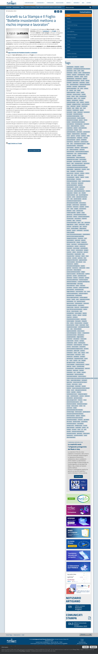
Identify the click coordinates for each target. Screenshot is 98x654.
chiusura (69, 155)
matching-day (81, 342)
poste (75, 342)
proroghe (69, 204)
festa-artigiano (77, 270)
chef (87, 352)
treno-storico (82, 203)
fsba (79, 181)
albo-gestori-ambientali (80, 390)
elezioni (75, 128)
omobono (75, 317)
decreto (87, 80)
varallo (86, 177)
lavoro (73, 96)
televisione (69, 277)
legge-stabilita (80, 337)
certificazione (70, 301)
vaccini (73, 230)
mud (84, 108)
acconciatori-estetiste (72, 376)
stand (68, 228)
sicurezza (75, 86)
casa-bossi (74, 244)
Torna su (83, 634)
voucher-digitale (83, 297)
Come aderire (78, 476)
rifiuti (81, 88)
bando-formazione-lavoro (73, 402)
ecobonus (69, 110)
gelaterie (69, 268)
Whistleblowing (82, 642)
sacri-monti (69, 270)
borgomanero (70, 153)
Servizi (68, 3)
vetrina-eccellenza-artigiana (82, 151)
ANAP (68, 47)
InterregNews (70, 31)
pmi (75, 153)
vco (79, 193)
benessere (80, 112)
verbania (69, 258)
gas (80, 226)
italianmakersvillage (71, 283)
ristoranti (80, 419)
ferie (82, 116)
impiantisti (69, 248)
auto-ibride (83, 319)
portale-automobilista (72, 185)
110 (79, 98)
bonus (78, 92)
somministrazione (74, 84)
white (73, 197)
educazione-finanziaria (81, 197)
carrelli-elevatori (74, 396)
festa (68, 380)
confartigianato (81, 74)
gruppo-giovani (86, 412)
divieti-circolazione (74, 149)
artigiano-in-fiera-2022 (72, 260)
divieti (80, 406)
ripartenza (69, 370)
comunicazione (79, 250)
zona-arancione (70, 151)
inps (81, 311)
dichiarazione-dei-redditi (72, 203)
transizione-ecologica (72, 419)
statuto (76, 246)
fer (84, 406)
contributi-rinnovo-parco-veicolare (75, 417)
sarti (68, 208)
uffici (71, 143)
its (67, 360)
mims (88, 268)
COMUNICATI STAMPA (74, 616)
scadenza (69, 220)
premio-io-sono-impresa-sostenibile (75, 236)
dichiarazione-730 (71, 242)
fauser (74, 366)
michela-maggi (70, 412)
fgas (74, 220)
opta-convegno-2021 (72, 400)
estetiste (77, 76)
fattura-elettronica (80, 157)
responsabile (78, 254)
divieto (68, 244)
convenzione (75, 100)
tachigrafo (73, 171)
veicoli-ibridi (81, 224)
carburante (86, 303)
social (85, 435)
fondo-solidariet (77, 329)
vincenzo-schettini (78, 435)
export (87, 82)
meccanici (78, 220)
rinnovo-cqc (74, 183)
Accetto (85, 647)
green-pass (75, 82)
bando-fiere (79, 252)
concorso (69, 226)
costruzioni (81, 277)
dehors (79, 315)
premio (83, 427)
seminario (82, 149)
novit (71, 360)
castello (83, 94)
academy (69, 252)
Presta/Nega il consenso (24, 651)
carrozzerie (86, 124)
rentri (75, 175)
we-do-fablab (83, 159)
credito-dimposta (86, 181)
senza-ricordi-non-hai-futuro (80, 382)
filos (68, 323)
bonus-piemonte (82, 128)
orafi (68, 199)
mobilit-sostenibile (71, 212)
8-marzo (74, 429)
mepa (83, 212)
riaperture (69, 317)
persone (83, 240)
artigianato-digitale (82, 394)
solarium (82, 396)
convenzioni (86, 112)
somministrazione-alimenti (80, 214)
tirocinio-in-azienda (71, 404)
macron (76, 341)
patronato (69, 94)
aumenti (69, 230)
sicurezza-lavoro (78, 163)
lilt (78, 88)
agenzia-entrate (83, 260)
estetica (82, 173)
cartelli (73, 299)
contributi (69, 82)
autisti (82, 92)
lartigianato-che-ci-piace (72, 159)
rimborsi (75, 277)
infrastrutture (80, 171)
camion (87, 173)
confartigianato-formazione (73, 80)
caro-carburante (77, 161)
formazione (69, 68)
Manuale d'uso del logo (82, 643)
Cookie (82, 640)
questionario (70, 435)
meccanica (80, 238)
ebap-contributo (70, 427)
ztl (87, 427)
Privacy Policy (76, 649)
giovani (80, 120)
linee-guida (77, 321)
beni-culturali (79, 262)
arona (80, 384)
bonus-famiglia (70, 386)
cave (85, 238)
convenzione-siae (79, 289)
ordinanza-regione (83, 293)
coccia (68, 175)
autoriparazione (86, 72)
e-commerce (70, 130)
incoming (78, 179)
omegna (69, 429)
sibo (71, 329)
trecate (78, 242)
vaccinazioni (81, 305)
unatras (86, 88)
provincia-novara (81, 301)
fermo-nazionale (70, 415)
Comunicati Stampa (72, 25)
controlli (84, 315)
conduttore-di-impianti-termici (74, 201)
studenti (79, 392)
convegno (82, 356)
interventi (82, 285)
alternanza (75, 370)
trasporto (77, 66)
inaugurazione (86, 333)
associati (75, 287)
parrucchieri (86, 163)
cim (74, 372)
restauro (81, 100)
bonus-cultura (75, 406)
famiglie (83, 360)
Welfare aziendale (71, 53)
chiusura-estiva (78, 323)
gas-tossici (69, 216)
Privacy (82, 639)
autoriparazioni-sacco (72, 394)
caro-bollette (80, 423)
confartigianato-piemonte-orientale (82, 68)
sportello (73, 392)
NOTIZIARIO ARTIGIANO (73, 599)
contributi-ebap (80, 366)
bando (78, 90)
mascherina (75, 268)
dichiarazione (81, 335)
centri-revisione (85, 104)
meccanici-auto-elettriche (78, 431)
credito (79, 155)
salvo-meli (77, 240)
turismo (69, 346)
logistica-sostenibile (71, 331)
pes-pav (84, 199)
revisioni (88, 191)
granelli (78, 106)
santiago (82, 341)
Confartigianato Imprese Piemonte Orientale (11, 3)
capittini (76, 264)
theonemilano (70, 254)
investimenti (76, 110)
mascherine (84, 106)
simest (86, 206)
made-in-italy (70, 307)
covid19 (75, 360)
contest (74, 276)
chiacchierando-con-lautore (73, 319)
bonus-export (75, 346)
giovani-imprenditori (71, 88)
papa (68, 396)
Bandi (68, 19)
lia (74, 301)
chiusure (80, 400)
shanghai (86, 323)
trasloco (69, 384)
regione (82, 177)
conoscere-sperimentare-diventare (75, 413)
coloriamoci (69, 339)
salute (68, 183)
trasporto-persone (80, 364)
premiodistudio (84, 248)
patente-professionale (79, 191)
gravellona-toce (70, 295)
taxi (75, 90)
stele (72, 208)
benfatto (81, 370)
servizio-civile (80, 210)
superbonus (69, 128)
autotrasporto (70, 66)
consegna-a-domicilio (72, 305)
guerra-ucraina (70, 303)
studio (76, 224)
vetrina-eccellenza (79, 374)
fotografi (69, 104)
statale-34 (84, 242)
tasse (77, 325)
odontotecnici (70, 76)
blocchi (83, 352)
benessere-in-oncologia (72, 120)
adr (72, 175)
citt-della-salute (80, 274)
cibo (71, 199)
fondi (79, 429)
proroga (78, 136)
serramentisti (82, 208)
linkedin (83, 193)
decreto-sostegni (71, 179)
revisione (69, 86)
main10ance (70, 141)
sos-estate (69, 114)
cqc (67, 84)
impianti (83, 415)
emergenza (80, 175)
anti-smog (80, 283)
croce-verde (83, 339)
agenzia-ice (69, 214)
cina (84, 262)
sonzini (68, 299)
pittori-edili (76, 350)
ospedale (82, 206)
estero (71, 323)
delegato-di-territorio (71, 238)
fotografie (84, 321)
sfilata (68, 390)
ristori (75, 352)
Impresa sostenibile (72, 57)
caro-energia (76, 248)
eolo (79, 352)
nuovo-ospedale (70, 364)
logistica (85, 78)
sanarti (71, 90)
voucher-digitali (74, 228)
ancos (85, 76)
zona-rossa (74, 384)
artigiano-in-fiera (76, 104)
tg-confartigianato (83, 195)
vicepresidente (86, 234)
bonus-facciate (75, 311)
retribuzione (69, 344)
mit (79, 360)
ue (82, 429)
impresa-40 (69, 356)
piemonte (80, 258)
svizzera (69, 165)
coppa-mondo (70, 341)
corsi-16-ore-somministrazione (74, 234)
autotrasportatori (71, 157)
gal (77, 195)
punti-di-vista (70, 173)
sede (88, 136)
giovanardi (80, 183)
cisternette (77, 386)
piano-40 (87, 368)
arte (85, 429)
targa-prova (69, 193)
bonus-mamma (70, 325)
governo (73, 136)
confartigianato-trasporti (79, 143)
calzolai (68, 122)
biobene (69, 100)
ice (67, 149)
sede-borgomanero (79, 368)
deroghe (86, 250)
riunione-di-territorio (71, 222)
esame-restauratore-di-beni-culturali (80, 388)
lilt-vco (68, 311)
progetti (76, 208)
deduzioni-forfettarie (71, 281)
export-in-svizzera (71, 274)
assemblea (82, 82)
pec (82, 222)
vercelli (82, 80)
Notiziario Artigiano (72, 34)
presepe (87, 277)
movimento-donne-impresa (78, 122)
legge (88, 143)
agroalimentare (70, 78)
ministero (85, 344)
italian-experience (75, 126)
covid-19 (84, 161)
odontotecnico (70, 246)
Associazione (59, 3)
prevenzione (70, 398)
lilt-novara (69, 421)
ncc (85, 291)
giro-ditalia (86, 419)
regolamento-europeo (72, 327)
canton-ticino (76, 204)
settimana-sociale (71, 102)
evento (76, 187)
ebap (83, 70)
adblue (74, 252)
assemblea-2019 (82, 276)
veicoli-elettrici (70, 240)
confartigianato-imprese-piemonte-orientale (77, 167)
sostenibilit (78, 427)
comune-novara (76, 94)
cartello (78, 372)
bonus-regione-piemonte (72, 297)
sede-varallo (82, 268)
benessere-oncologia (82, 404)
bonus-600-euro (70, 285)
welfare (82, 102)
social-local (82, 325)
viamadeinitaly (70, 313)
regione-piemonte (71, 92)
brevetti (69, 431)
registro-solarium (71, 195)
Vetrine (89, 3)
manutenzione (70, 368)
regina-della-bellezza (75, 380)
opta (68, 329)
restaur (79, 333)
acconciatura (84, 421)
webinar (69, 74)
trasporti (74, 74)
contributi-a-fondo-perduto (73, 116)
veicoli (68, 250)
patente (78, 415)
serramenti (69, 112)
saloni (77, 285)
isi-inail (85, 425)
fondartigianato (78, 124)
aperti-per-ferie (81, 86)
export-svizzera (70, 354)
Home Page (8, 7)
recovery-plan (70, 218)
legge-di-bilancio (70, 291)
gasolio (81, 110)
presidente (76, 356)
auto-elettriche (70, 124)
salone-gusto (86, 433)
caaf (81, 402)
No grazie (93, 647)
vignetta (74, 155)
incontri (82, 126)
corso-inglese (78, 313)
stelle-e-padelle (70, 232)
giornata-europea (78, 398)
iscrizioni (82, 350)
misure (72, 250)
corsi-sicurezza (79, 291)
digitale (77, 177)
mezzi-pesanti (70, 187)
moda (81, 76)
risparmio (84, 218)
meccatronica (78, 78)
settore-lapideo (70, 321)
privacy (75, 72)
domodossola (70, 358)
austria (85, 309)
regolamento (77, 169)
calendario (69, 206)
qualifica (87, 274)
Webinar (69, 22)
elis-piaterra (76, 339)
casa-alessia (77, 218)
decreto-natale (76, 421)
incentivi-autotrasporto (72, 293)
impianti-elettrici (84, 307)
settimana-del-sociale (85, 84)
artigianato (79, 138)
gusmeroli (69, 276)
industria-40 (70, 264)
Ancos (68, 41)
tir (67, 90)
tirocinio (85, 226)
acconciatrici (70, 350)
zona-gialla (69, 161)
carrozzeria (69, 287)
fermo (85, 120)
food (85, 258)
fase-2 (68, 163)
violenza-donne (84, 141)
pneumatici (79, 132)
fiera (77, 96)
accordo (83, 386)
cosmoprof (84, 380)
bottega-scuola (78, 425)
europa (68, 406)
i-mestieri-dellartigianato (83, 281)
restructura (75, 206)
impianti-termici (75, 134)
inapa (75, 112)
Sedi (83, 3)
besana (75, 216)
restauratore (80, 145)
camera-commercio (71, 118)
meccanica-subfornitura (72, 279)
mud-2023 (77, 354)
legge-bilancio (70, 224)
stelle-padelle (70, 169)
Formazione (50, 3)
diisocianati (83, 134)
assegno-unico (70, 425)
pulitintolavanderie (71, 132)
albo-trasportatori (71, 437)
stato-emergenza (78, 344)
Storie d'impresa (71, 38)
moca (85, 400)
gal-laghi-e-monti (71, 362)
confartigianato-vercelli (83, 327)
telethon (69, 388)
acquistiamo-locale (78, 358)
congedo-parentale (71, 337)
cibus (87, 256)
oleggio (83, 272)
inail (78, 102)
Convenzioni (40, 3)
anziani (87, 364)
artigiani (69, 134)
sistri (83, 354)
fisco (68, 106)
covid (79, 70)
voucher (87, 102)
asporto (82, 266)
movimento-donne (78, 114)
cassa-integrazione (71, 138)
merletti (83, 98)
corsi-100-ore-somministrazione (74, 309)
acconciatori (69, 70)
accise (87, 74)
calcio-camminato (71, 139)
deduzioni (69, 210)
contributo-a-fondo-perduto (78, 165)
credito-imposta (81, 118)
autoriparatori (86, 132)
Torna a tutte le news (34, 150)
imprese (69, 108)
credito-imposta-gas (83, 287)
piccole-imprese (77, 199)
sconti (86, 358)
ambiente (74, 189)
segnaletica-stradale (84, 299)
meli (83, 254)
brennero (77, 173)
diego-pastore (83, 228)
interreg (85, 138)
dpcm (75, 98)
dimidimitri (83, 139)
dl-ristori (86, 348)
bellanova (87, 396)
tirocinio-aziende (70, 262)
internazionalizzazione (72, 181)
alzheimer (77, 147)
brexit (68, 136)
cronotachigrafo (70, 177)
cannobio (74, 258)
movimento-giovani (71, 423)
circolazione (80, 189)
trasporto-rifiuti (70, 256)
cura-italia (86, 230)
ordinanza (78, 256)
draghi (75, 408)
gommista (79, 433)
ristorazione (79, 230)
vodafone (83, 136)
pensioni (86, 252)
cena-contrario (70, 289)
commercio (69, 408)
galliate (78, 212)
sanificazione (78, 295)
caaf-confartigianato (71, 333)
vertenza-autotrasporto (83, 216)
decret (83, 256)
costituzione (69, 352)
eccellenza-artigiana (82, 153)
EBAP (68, 50)
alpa (72, 163)
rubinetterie (69, 372)
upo (81, 108)
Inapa (68, 44)
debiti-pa (69, 366)
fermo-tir (77, 307)
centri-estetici (70, 147)
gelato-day (69, 382)
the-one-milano (80, 362)
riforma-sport (78, 412)
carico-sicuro (70, 191)
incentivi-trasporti (83, 279)
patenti (78, 139)
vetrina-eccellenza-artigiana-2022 (75, 348)
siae (73, 108)
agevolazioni (83, 204)
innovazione (82, 346)
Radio (68, 28)
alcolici (68, 392)
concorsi (69, 197)
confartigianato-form (83, 244)
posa (77, 299)
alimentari (73, 106)
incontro (84, 169)
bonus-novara (81, 331)
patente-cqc (69, 98)
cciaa (74, 210)
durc (88, 169)
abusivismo (76, 141)
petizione (80, 185)
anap (75, 70)
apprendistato (70, 374)
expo (68, 171)
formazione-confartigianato (73, 266)
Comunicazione (29, 3)
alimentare (87, 222)
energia (76, 130)
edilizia (77, 108)
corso (80, 72)
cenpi (68, 126)
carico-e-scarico (82, 376)
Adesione (76, 3)
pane (79, 222)
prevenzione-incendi (71, 335)
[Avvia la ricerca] (90, 7)
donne (87, 224)
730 (68, 143)
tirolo (88, 291)
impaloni (69, 189)
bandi (72, 390)
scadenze (69, 315)
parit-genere (75, 226)
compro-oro (82, 246)
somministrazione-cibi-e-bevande (74, 410)
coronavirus (69, 72)
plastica (84, 313)
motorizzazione (78, 303)
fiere (87, 325)
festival (75, 193)
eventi (82, 66)
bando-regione (84, 147)
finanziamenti (83, 96)
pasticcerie (82, 187)
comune (74, 315)
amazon (83, 372)
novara (68, 96)
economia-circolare (71, 145)
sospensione (70, 342)
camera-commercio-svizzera (73, 272)
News (22, 7)
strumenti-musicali (71, 433)
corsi (80, 130)
